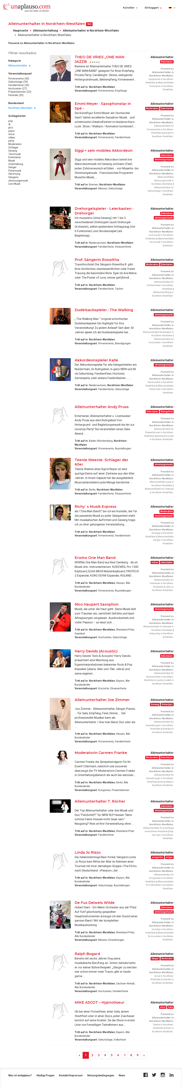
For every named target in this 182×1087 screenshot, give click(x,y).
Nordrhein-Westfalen (20, 108)
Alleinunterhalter (17, 65)
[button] (172, 8)
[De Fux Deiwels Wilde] (60, 915)
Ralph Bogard (87, 954)
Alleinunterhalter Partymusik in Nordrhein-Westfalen (161, 389)
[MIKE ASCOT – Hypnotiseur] (60, 1010)
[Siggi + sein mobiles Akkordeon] (60, 164)
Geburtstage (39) (18, 81)
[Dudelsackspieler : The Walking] (60, 316)
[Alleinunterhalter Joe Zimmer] (60, 714)
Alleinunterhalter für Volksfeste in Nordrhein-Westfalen (160, 885)
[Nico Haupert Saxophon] (60, 617)
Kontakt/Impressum (71, 1075)
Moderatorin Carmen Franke (101, 753)
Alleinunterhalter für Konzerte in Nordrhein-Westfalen (161, 936)
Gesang (12, 150)
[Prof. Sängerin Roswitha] (60, 268)
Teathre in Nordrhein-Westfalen (163, 1026)
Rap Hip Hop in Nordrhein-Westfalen (163, 835)
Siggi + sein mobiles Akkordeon (104, 150)
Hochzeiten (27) (17, 88)
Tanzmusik (14, 154)
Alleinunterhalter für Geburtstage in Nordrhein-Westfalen (161, 191)
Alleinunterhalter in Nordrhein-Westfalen (91, 30)
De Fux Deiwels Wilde (95, 903)
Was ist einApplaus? (20, 1075)
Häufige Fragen (45, 1075)
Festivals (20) (15, 95)
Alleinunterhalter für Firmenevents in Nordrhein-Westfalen (160, 129)
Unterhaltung (15, 164)
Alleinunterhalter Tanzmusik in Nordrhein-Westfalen (161, 242)
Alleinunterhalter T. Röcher (100, 801)
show (11, 134)
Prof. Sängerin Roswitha (97, 260)
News (122, 1075)
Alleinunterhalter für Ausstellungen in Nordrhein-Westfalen (160, 725)
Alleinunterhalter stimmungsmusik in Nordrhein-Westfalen (162, 180)
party (11, 140)
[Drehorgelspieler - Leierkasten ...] (60, 218)
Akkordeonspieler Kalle (96, 360)
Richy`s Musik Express (95, 506)
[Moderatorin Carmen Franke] (60, 758)
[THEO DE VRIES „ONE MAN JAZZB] (60, 68)
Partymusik (14, 170)
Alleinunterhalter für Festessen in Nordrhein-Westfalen (162, 583)
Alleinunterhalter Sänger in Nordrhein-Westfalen (163, 540)
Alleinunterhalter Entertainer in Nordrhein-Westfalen (161, 86)
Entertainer (14, 157)
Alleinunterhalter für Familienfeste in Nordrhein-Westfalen (160, 285)
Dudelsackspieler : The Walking (104, 310)
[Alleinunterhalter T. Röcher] (60, 806)
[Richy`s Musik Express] (60, 512)
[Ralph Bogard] (60, 962)
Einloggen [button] (152, 7)
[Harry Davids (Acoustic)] (60, 658)
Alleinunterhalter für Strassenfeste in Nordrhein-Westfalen (159, 676)
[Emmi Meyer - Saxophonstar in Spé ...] (60, 112)
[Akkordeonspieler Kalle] (60, 369)
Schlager (13, 147)
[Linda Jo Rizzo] (60, 860)
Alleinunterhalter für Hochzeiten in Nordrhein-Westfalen (161, 342)
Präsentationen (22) (19, 91)
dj (9, 124)
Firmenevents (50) (18, 78)
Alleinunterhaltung (45, 30)
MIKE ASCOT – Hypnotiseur (99, 1002)
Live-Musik (14, 183)
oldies (11, 137)
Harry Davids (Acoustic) (96, 651)
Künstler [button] (129, 7)
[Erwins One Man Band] (60, 566)
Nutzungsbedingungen (100, 1075)
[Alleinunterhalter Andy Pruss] (60, 415)
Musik (11, 160)
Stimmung (14, 173)
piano (11, 130)
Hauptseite (20, 30)
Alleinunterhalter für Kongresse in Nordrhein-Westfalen (159, 878)
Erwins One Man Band (95, 558)
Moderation (15, 144)
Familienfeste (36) (18, 85)
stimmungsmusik (18, 180)
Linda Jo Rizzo (88, 852)
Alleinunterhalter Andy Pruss (102, 407)
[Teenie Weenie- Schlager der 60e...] (60, 473)
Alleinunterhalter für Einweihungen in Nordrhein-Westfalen (160, 778)
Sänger (12, 167)
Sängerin (13, 177)
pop (10, 121)
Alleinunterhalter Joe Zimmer (102, 700)
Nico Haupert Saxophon (97, 604)
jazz (10, 127)
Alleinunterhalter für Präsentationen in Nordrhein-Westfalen (159, 432)
